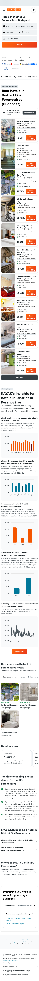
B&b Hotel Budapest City (25, 326)
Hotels (17, 940)
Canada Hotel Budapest (26, 276)
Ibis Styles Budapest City (25, 200)
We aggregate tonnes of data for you (17, 971)
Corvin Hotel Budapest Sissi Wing (26, 251)
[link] (19, 651)
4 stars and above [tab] (9, 677)
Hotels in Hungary (11, 942)
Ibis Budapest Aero (24, 226)
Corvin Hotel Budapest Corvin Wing (26, 173)
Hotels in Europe (27, 940)
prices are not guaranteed (10, 960)
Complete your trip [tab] (25, 905)
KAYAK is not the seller (11, 967)
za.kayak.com (9, 940)
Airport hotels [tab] (10, 905)
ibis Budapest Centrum (26, 121)
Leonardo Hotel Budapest (23, 146)
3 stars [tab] (22, 677)
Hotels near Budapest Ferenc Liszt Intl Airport (18, 919)
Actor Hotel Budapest (25, 301)
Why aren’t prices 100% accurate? (16, 975)
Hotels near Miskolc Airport (15, 924)
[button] (3, 9)
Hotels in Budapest (24, 942)
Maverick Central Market (23, 352)
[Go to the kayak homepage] (14, 9)
